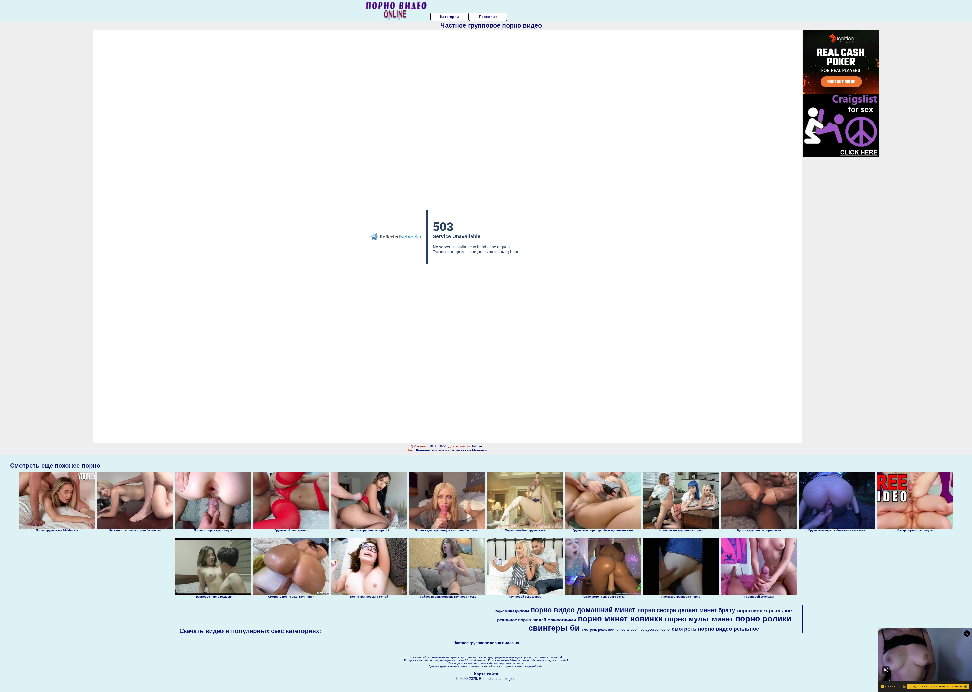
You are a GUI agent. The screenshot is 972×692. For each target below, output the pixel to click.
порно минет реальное (764, 610)
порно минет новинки (620, 618)
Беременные (460, 450)
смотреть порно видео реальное (715, 629)
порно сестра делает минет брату (686, 610)
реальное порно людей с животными (536, 619)
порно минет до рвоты (512, 611)
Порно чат (488, 17)
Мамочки (479, 450)
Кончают (423, 450)
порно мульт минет (699, 619)
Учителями (440, 450)
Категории (449, 17)
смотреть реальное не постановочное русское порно (626, 630)
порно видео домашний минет (583, 610)
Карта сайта (486, 674)
